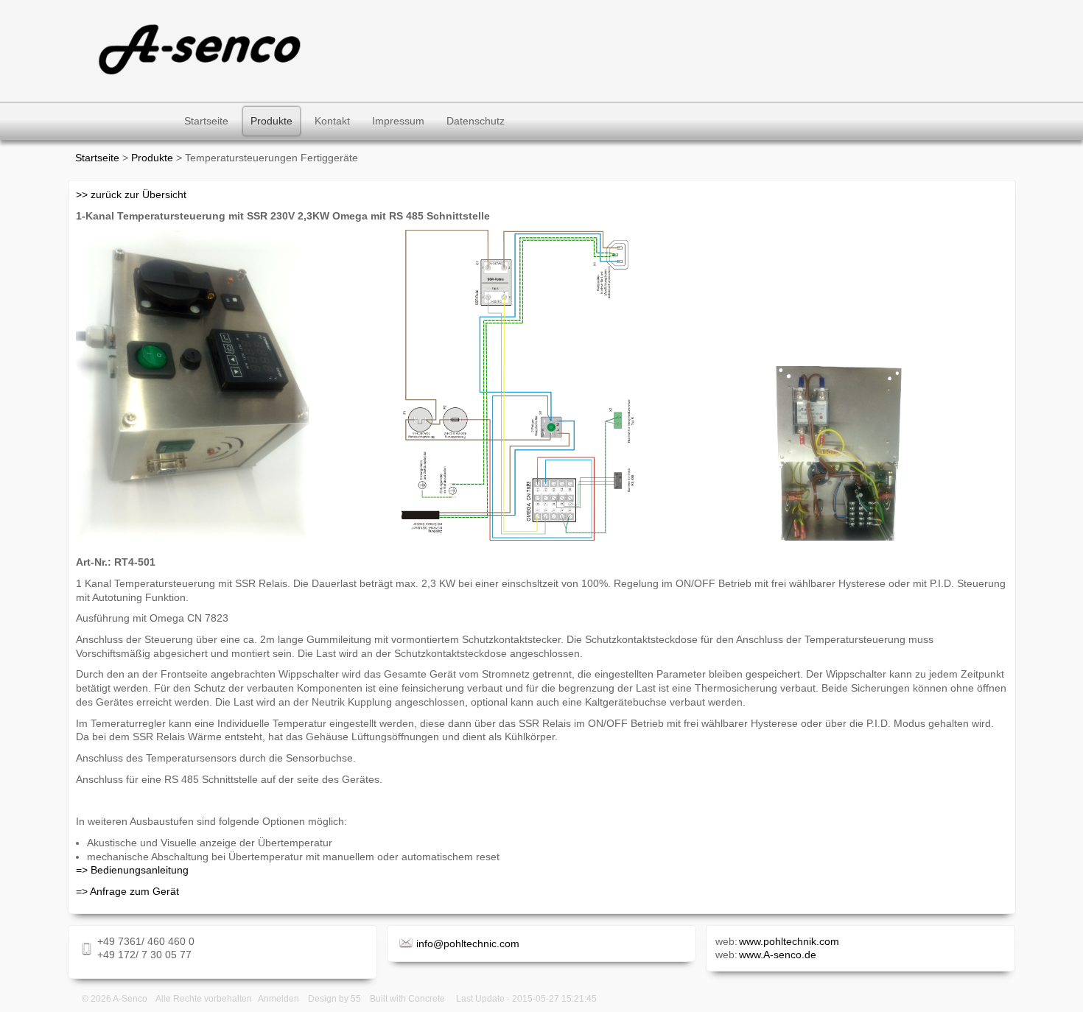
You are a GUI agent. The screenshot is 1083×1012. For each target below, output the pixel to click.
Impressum (398, 121)
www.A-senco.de (777, 954)
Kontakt (332, 121)
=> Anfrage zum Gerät (127, 891)
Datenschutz (475, 121)
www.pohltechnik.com (789, 941)
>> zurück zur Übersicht (131, 194)
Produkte (271, 121)
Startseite (206, 121)
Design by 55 (334, 998)
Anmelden (278, 998)
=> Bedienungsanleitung (132, 870)
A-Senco (130, 998)
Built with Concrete (407, 998)
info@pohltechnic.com (467, 943)
